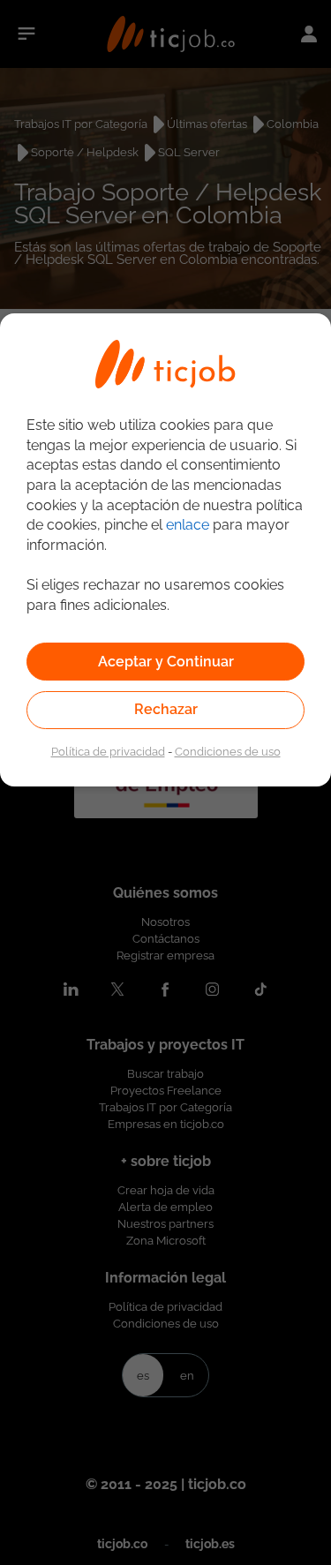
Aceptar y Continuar (166, 661)
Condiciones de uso (228, 751)
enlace (187, 524)
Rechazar (166, 709)
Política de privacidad (108, 751)
